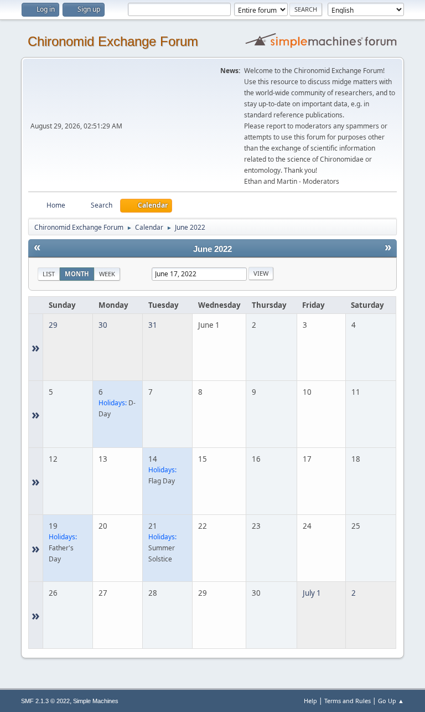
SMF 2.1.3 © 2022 (45, 701)
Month (77, 274)
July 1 (312, 593)
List (49, 274)
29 (53, 325)
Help (310, 700)
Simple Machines (95, 701)
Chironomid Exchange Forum (113, 41)
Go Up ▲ (391, 700)
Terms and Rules (347, 700)
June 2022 (212, 249)
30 (103, 325)
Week (107, 274)
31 (152, 325)
